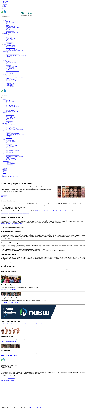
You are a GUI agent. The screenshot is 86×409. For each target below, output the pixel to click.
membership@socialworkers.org (7, 380)
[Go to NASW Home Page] (10, 15)
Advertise (5, 4)
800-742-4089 (11, 378)
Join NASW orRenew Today (4, 195)
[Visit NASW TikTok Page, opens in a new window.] (39, 406)
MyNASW (5, 1)
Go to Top (39, 407)
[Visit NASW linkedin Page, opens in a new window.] (4, 406)
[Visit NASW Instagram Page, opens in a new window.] (24, 406)
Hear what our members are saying (9, 355)
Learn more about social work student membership (11, 223)
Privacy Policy (33, 407)
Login (2, 8)
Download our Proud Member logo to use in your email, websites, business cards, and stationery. (22, 323)
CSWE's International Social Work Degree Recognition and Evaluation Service (51, 210)
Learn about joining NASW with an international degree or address (15, 213)
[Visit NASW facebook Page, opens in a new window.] (1, 406)
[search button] (1, 97)
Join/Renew (5, 2)
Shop (4, 5)
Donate (4, 6)
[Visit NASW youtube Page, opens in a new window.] (9, 406)
